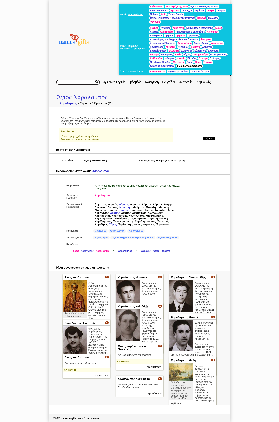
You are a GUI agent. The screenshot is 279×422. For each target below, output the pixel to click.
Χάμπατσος (102, 212)
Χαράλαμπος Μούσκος (132, 277)
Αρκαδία (174, 10)
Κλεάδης (192, 58)
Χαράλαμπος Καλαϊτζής (133, 306)
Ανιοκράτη (212, 31)
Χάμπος (126, 212)
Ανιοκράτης (156, 35)
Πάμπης (124, 210)
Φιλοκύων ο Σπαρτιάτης (189, 66)
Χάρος (137, 224)
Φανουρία (155, 22)
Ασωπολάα (217, 43)
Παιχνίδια (168, 82)
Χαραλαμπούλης (158, 218)
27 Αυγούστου (135, 14)
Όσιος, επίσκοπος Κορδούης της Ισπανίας (172, 18)
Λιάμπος (113, 207)
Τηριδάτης (213, 18)
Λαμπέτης (101, 204)
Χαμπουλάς (139, 212)
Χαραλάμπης (121, 218)
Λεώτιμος (215, 58)
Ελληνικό (100, 231)
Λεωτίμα (203, 58)
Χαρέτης (166, 251)
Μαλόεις (154, 14)
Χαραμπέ (162, 221)
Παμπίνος (136, 210)
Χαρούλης (149, 224)
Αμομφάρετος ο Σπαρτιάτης (190, 31)
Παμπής (113, 210)
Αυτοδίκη (170, 47)
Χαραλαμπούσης (123, 221)
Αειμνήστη (178, 28)
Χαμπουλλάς (155, 212)
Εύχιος (187, 54)
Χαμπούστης (102, 215)
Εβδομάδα (135, 82)
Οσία (163, 14)
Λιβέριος (221, 10)
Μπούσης (164, 207)
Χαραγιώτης (87, 251)
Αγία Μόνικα (156, 6)
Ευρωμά (154, 54)
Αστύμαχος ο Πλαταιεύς (162, 43)
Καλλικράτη (156, 58)
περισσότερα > (154, 367)
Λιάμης (168, 204)
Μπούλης (151, 207)
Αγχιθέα (154, 28)
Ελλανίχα (174, 50)
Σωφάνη (207, 62)
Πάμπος (148, 210)
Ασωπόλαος (156, 47)
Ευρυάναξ (213, 50)
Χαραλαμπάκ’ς (154, 215)
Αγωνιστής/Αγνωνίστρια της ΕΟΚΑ (133, 237)
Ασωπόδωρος (201, 43)
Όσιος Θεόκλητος (200, 71)
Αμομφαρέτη (166, 31)
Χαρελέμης (101, 224)
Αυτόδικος (183, 47)
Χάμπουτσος (136, 215)
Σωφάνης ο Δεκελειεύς (162, 66)
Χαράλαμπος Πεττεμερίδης (188, 277)
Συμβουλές (204, 82)
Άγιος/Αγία (101, 237)
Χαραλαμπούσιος (145, 221)
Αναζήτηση (152, 82)
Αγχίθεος (165, 28)
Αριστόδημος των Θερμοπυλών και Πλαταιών (174, 39)
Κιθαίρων (170, 58)
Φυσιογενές (117, 231)
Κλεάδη (181, 58)
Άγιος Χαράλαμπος (82, 97)
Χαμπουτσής (119, 215)
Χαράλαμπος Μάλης (184, 360)
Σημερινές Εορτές (113, 82)
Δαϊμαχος (207, 47)
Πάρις (190, 62)
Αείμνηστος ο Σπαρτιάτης (199, 28)
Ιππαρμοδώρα (200, 54)
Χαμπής (115, 212)
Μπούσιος (101, 210)
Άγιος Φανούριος (159, 10)
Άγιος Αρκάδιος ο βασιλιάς (204, 6)
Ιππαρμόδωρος (218, 54)
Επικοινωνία (91, 418)
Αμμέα (218, 28)
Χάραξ (156, 251)
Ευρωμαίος (167, 54)
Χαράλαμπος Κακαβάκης (134, 378)
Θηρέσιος (199, 10)
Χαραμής (146, 251)
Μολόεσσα (178, 62)
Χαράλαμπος (68, 103)
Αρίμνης (169, 35)
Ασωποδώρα (184, 43)
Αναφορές (185, 82)
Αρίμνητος (193, 35)
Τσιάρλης (160, 210)
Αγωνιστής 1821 (167, 237)
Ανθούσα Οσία (157, 71)
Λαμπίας (135, 204)
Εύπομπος (200, 50)
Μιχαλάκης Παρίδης (160, 62)
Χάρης (113, 224)
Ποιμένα (201, 18)
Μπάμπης (125, 207)
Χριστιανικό (136, 231)
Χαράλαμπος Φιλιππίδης (81, 322)
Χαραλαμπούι (138, 218)
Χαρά (76, 251)
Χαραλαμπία (102, 195)
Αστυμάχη (206, 39)
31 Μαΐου (67, 160)
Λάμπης (124, 204)
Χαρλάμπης (125, 224)
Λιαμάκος (100, 207)
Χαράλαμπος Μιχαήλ (184, 317)
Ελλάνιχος (186, 50)
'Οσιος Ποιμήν (175, 14)
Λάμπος (157, 204)
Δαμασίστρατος (158, 50)
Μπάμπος (138, 207)
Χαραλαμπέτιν (103, 218)
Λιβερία (210, 10)
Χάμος (171, 210)
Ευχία (178, 54)
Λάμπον (146, 204)
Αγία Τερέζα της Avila (177, 6)
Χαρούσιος (162, 224)
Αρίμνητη (180, 35)
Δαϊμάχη (195, 47)
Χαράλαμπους (103, 221)
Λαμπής (113, 204)
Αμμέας (154, 31)
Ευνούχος (187, 10)
